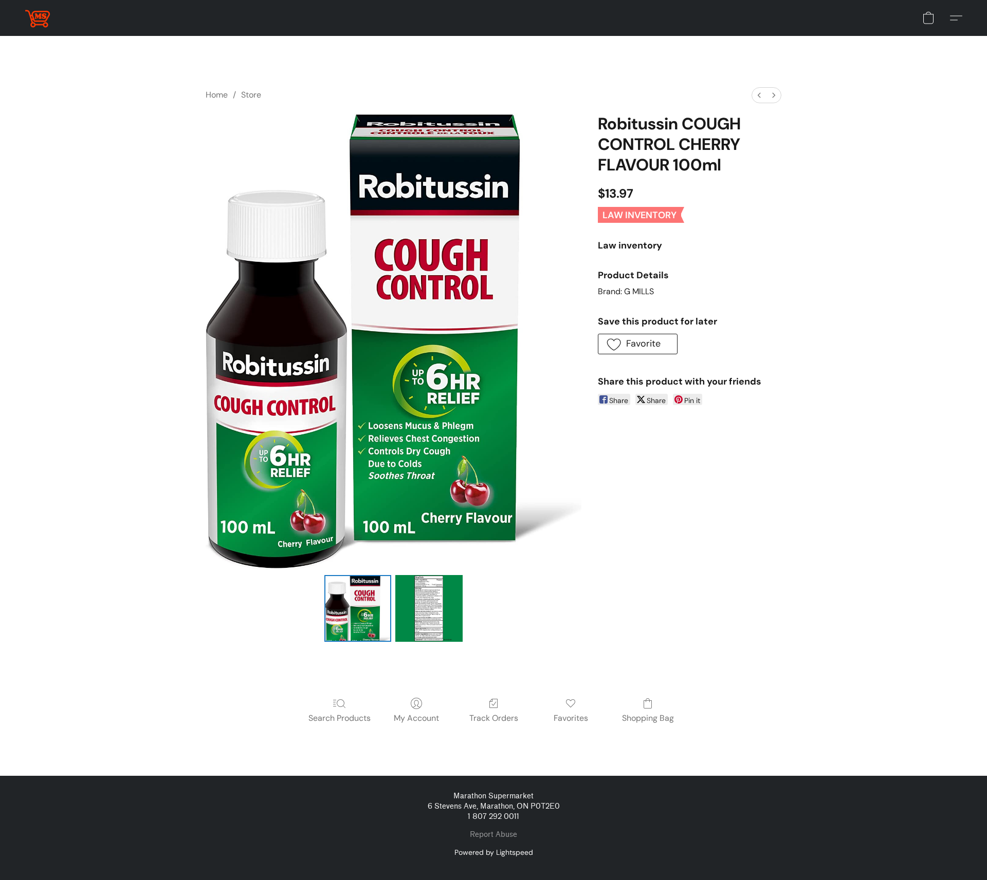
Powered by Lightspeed (493, 852)
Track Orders (493, 718)
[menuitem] (759, 95)
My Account (416, 718)
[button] (37, 18)
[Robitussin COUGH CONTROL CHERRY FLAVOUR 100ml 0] (357, 608)
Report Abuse (493, 834)
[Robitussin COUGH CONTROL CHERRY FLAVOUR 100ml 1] (428, 608)
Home (217, 94)
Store (251, 94)
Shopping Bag (648, 718)
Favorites (571, 718)
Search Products (339, 718)
